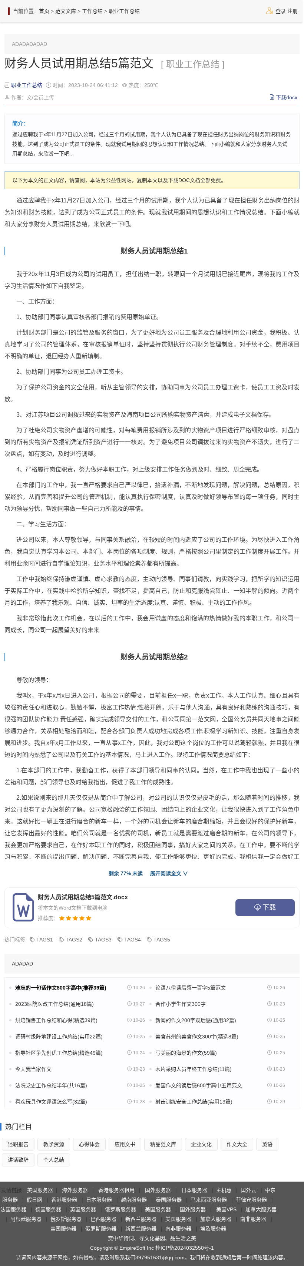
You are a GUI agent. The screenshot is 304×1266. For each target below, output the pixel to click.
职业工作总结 (124, 11)
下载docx (286, 97)
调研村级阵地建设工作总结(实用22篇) (59, 1037)
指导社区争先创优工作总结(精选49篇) (59, 1053)
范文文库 (65, 11)
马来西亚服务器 (209, 1200)
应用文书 (125, 1144)
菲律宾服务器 (251, 1200)
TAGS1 (44, 940)
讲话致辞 (18, 1160)
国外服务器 (158, 1190)
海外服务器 (75, 1190)
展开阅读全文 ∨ (169, 873)
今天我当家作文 (33, 1069)
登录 (280, 11)
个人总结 (53, 1160)
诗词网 (24, 1257)
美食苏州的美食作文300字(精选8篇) (196, 1037)
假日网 (34, 1200)
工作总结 (92, 11)
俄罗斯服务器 (120, 1209)
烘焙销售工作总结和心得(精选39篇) (56, 1020)
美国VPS (226, 1209)
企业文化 (201, 1144)
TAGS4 (132, 940)
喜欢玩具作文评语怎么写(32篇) (51, 1102)
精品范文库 (163, 1144)
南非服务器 (253, 1219)
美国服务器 (40, 1190)
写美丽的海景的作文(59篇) (186, 1053)
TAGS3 (103, 940)
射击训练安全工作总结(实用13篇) (193, 1102)
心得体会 (89, 1144)
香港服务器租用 (116, 1190)
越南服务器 (134, 1200)
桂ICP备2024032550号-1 (184, 1248)
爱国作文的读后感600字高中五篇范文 (198, 1085)
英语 (267, 1144)
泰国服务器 (169, 1200)
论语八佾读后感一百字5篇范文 (190, 988)
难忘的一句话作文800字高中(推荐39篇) (60, 988)
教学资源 (53, 1144)
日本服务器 (194, 1190)
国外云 (248, 1190)
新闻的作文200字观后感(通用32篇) (195, 1020)
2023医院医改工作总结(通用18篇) (54, 1004)
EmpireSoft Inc (136, 1248)
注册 (292, 11)
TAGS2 (74, 940)
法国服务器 (13, 1209)
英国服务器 (83, 1209)
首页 (44, 11)
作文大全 (237, 1144)
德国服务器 (48, 1209)
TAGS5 (161, 940)
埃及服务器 (213, 1229)
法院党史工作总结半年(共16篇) (51, 1085)
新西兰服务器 (140, 1219)
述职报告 (18, 1144)
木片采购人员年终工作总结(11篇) (193, 1069)
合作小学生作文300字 (180, 1004)
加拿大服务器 (261, 1209)
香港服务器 (64, 1200)
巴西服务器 (103, 1219)
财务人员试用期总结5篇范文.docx (83, 897)
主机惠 (224, 1190)
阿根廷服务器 (26, 1219)
